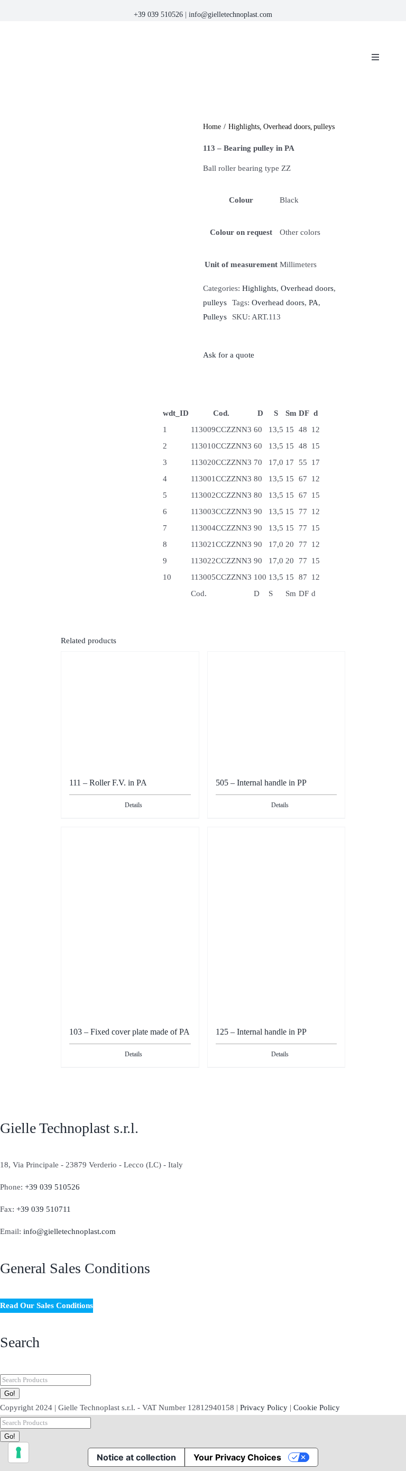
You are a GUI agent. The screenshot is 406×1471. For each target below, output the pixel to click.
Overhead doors (307, 288)
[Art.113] (129, 192)
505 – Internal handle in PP (261, 782)
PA (313, 302)
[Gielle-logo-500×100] (148, 34)
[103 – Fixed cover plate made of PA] (130, 917)
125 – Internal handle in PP (261, 1031)
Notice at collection (136, 1457)
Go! (9, 1393)
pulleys (215, 302)
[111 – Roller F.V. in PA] (130, 704)
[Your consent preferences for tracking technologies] (18, 1452)
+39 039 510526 (158, 15)
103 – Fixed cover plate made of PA (129, 1031)
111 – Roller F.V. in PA (108, 782)
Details (133, 805)
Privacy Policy (264, 1407)
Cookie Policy (316, 1407)
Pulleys (215, 317)
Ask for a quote (228, 355)
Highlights (259, 288)
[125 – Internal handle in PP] (276, 880)
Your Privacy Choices (237, 1457)
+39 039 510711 (43, 1209)
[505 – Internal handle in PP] (276, 704)
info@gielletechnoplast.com (230, 15)
